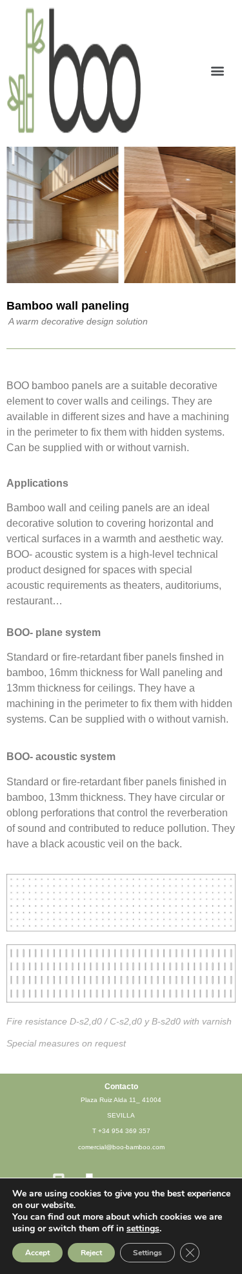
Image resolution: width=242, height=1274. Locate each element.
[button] (217, 70)
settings (142, 1229)
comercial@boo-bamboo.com (121, 1147)
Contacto (121, 1086)
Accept (37, 1252)
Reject (91, 1252)
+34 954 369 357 (124, 1130)
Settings (147, 1252)
